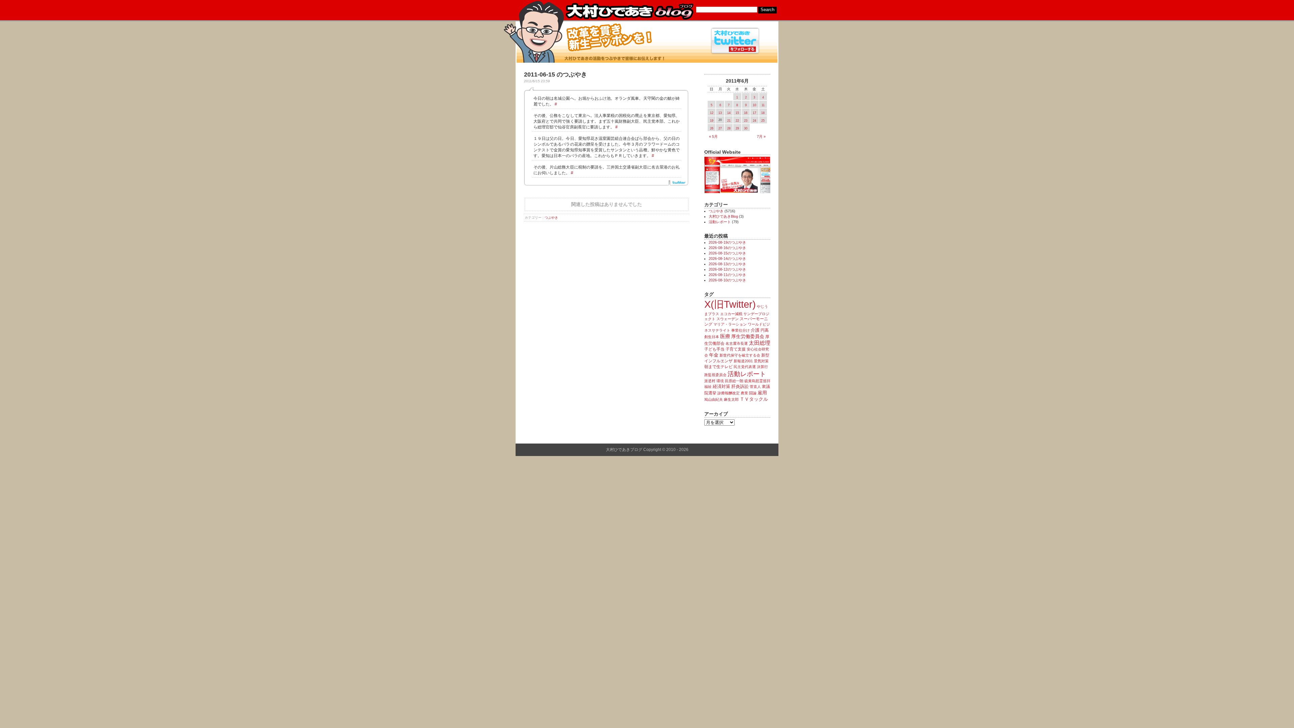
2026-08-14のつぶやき (727, 258)
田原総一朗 (734, 381)
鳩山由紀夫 (713, 399)
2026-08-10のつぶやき (727, 280)
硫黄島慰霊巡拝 (757, 381)
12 (711, 113)
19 (711, 120)
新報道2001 (743, 361)
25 (763, 120)
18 (763, 113)
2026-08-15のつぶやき (727, 253)
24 (754, 120)
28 (729, 128)
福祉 (708, 387)
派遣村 (709, 381)
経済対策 (721, 386)
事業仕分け (740, 330)
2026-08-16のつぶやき (727, 248)
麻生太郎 (731, 399)
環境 (720, 381)
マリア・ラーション (730, 324)
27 (720, 128)
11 (763, 105)
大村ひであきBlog (723, 216)
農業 (744, 393)
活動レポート (720, 222)
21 (729, 120)
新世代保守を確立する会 (739, 355)
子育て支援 (736, 349)
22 (737, 120)
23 (745, 120)
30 (745, 128)
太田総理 (759, 343)
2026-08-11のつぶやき (727, 275)
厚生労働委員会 (747, 336)
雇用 (762, 392)
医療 (725, 336)
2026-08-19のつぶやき (727, 242)
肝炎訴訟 (740, 386)
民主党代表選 (745, 367)
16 (745, 113)
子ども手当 (714, 349)
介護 (755, 330)
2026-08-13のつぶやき (727, 264)
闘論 (753, 393)
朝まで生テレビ (718, 366)
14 (729, 113)
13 (720, 113)
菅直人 (755, 387)
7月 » (761, 136)
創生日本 (711, 337)
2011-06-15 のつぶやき (555, 74)
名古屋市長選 (737, 343)
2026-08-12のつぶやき (727, 269)
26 (711, 128)
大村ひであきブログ (629, 11)
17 (754, 113)
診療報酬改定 (728, 393)
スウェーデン (727, 319)
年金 (713, 355)
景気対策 (761, 361)
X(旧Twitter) (730, 304)
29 (737, 128)
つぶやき (551, 217)
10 (754, 105)
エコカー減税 (731, 314)
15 (737, 113)
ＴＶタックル (754, 399)
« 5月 (713, 136)
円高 (765, 330)
